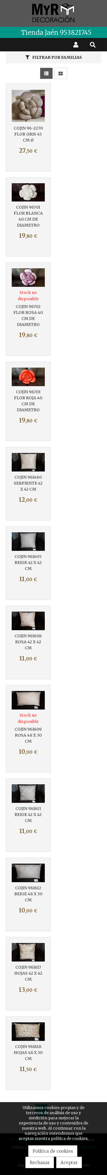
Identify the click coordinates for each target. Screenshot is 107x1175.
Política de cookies (53, 1151)
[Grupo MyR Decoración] (54, 13)
